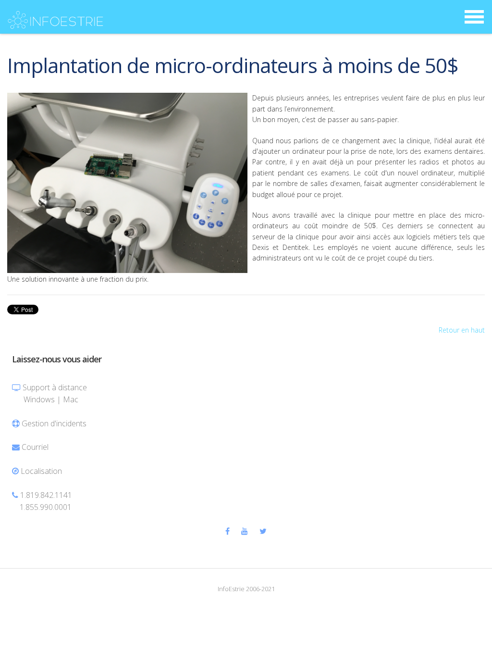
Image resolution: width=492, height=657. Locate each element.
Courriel (35, 447)
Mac (70, 399)
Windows (39, 399)
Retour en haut (462, 330)
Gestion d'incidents (54, 423)
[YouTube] (244, 531)
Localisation (41, 471)
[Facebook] (227, 531)
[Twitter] (263, 531)
